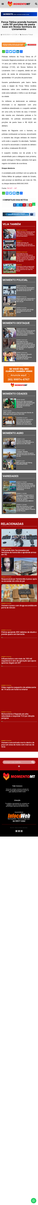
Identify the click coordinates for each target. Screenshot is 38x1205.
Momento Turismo (21, 482)
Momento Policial (27, 34)
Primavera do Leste (21, 417)
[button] (3, 4)
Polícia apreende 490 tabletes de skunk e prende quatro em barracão (18, 633)
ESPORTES (19, 264)
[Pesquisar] (33, 762)
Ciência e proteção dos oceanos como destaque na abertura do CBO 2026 (25, 442)
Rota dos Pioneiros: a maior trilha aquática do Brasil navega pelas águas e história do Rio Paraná (25, 509)
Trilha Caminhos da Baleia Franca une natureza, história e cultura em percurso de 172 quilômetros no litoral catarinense (25, 486)
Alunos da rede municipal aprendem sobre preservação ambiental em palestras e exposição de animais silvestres (25, 404)
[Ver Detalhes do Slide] (19, 14)
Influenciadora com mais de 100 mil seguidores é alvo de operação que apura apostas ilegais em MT (18, 661)
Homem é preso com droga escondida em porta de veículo (24, 311)
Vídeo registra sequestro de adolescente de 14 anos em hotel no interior (18, 688)
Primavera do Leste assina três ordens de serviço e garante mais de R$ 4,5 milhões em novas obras (24, 422)
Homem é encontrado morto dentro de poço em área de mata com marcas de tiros (17, 744)
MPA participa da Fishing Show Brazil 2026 (24, 463)
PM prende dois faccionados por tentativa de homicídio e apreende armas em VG (25, 289)
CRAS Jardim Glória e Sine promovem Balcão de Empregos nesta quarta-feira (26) (18, 413)
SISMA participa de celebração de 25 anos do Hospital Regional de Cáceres (25, 244)
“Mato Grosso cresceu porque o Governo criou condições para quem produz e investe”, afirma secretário (25, 234)
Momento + (19, 241)
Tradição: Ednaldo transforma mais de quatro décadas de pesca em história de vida (25, 454)
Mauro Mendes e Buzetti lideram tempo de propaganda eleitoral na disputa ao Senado (24, 357)
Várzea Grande (20, 399)
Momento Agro (20, 439)
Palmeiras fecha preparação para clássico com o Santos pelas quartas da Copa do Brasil (25, 269)
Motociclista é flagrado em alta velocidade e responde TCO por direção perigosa (17, 716)
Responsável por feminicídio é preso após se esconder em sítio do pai (25, 300)
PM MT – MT (12, 188)
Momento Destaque (21, 230)
